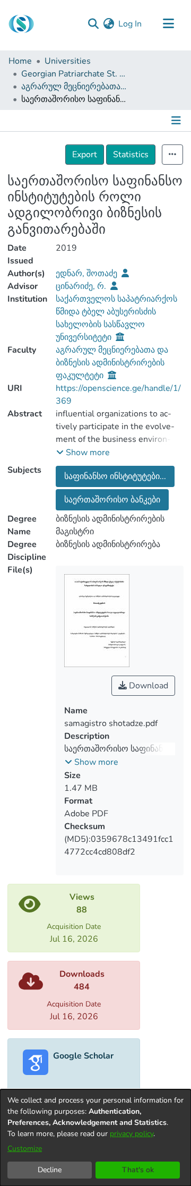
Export (84, 154)
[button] (83, 452)
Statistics (131, 154)
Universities (68, 61)
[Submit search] (93, 24)
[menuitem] (108, 24)
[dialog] (95, 1137)
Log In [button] (130, 24)
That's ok (138, 1170)
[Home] (21, 24)
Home (20, 61)
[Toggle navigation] (168, 24)
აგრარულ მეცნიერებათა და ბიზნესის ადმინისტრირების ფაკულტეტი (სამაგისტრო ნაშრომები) (74, 86)
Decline (50, 1170)
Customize (24, 1149)
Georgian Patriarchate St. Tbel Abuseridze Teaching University (74, 74)
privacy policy (131, 1134)
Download (147, 686)
